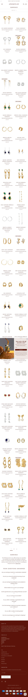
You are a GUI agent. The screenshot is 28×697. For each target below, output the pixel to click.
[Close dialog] (27, 338)
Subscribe (21, 349)
